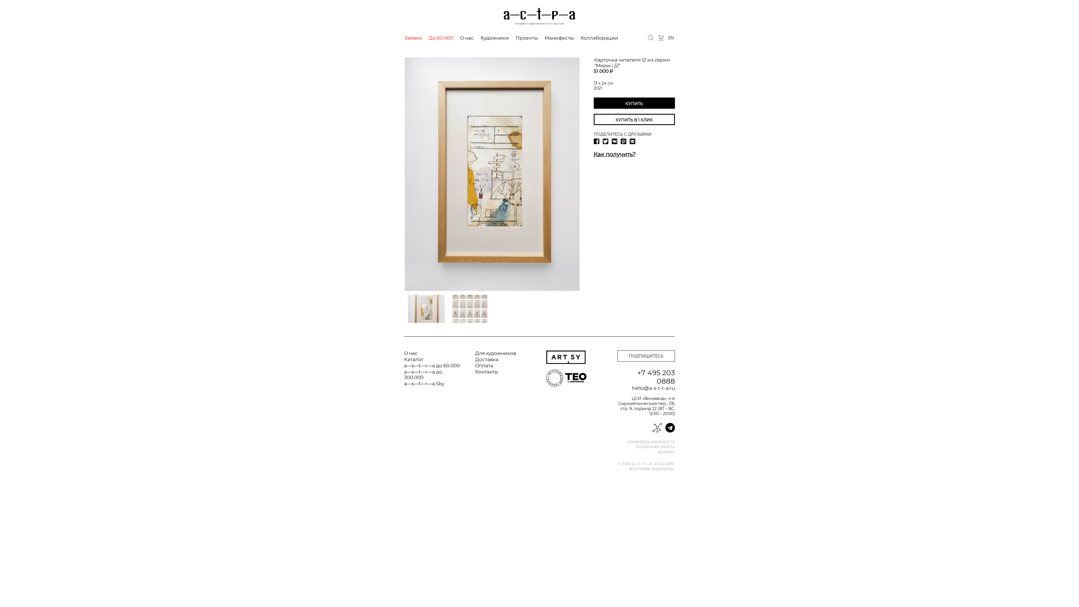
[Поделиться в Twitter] (605, 141)
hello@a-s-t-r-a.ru (653, 388)
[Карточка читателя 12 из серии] (492, 174)
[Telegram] (670, 427)
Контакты (486, 372)
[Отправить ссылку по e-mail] (632, 141)
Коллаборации (599, 38)
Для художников (495, 353)
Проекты (527, 38)
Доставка (486, 359)
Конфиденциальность (651, 442)
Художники (494, 38)
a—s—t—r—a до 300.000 (423, 374)
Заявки (413, 38)
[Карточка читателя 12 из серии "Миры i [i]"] (426, 309)
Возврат (666, 452)
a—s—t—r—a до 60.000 (432, 365)
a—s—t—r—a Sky (424, 383)
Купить (634, 103)
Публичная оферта (655, 447)
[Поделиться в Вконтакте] (614, 141)
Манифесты (559, 38)
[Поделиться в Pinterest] (623, 141)
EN (671, 37)
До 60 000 (441, 38)
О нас (467, 38)
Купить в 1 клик (634, 120)
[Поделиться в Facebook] (596, 141)
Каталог (414, 359)
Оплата (484, 365)
